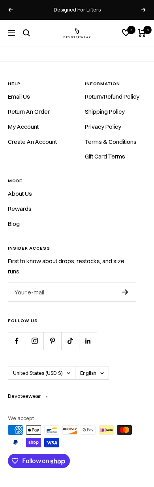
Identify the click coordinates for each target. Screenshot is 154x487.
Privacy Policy (103, 126)
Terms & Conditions (111, 141)
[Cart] (142, 33)
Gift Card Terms (105, 156)
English (88, 373)
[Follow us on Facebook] (17, 341)
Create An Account (32, 141)
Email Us (19, 96)
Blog (14, 223)
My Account (23, 126)
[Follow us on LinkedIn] (88, 341)
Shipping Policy (105, 111)
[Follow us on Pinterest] (52, 341)
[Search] (26, 32)
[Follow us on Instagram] (34, 341)
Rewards (20, 208)
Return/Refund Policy (112, 96)
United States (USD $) (38, 373)
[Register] (125, 292)
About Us (20, 193)
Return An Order (29, 111)
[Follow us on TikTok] (70, 341)
